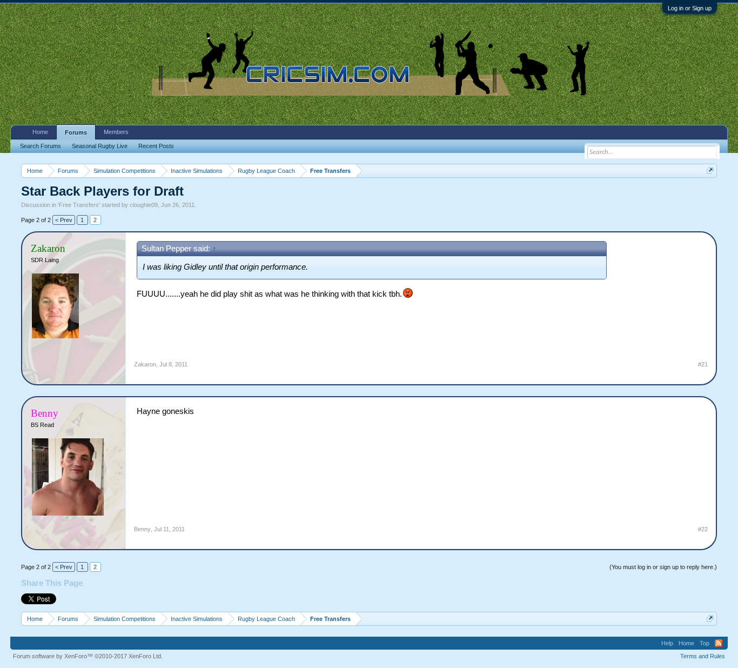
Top (704, 643)
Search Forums (40, 146)
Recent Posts (156, 146)
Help (667, 643)
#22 (703, 529)
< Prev (63, 220)
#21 (703, 364)
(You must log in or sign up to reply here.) (663, 567)
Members (116, 132)
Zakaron (145, 364)
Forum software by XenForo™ (88, 656)
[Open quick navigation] (710, 170)
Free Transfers (79, 205)
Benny (142, 529)
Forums (76, 132)
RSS (718, 643)
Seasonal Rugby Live (100, 146)
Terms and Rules (702, 656)
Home (40, 132)
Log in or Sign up (690, 8)
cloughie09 (144, 205)
